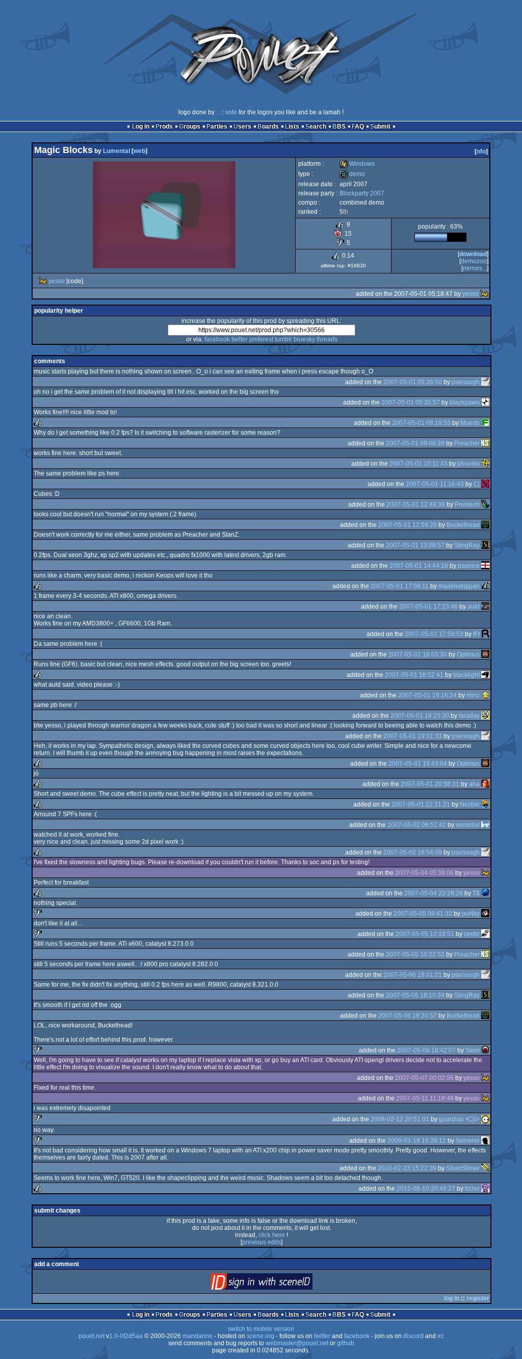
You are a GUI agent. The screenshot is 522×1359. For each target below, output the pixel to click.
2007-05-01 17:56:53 (434, 634)
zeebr (472, 934)
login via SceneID (278, 1284)
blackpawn (465, 402)
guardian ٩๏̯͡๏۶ (459, 1119)
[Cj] (485, 484)
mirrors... (475, 268)
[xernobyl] (485, 824)
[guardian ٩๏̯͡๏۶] (485, 1119)
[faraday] (485, 715)
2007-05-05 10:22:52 (415, 954)
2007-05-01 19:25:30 (419, 715)
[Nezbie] (485, 804)
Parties (216, 126)
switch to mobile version (261, 1328)
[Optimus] (485, 654)
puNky (471, 913)
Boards (268, 126)
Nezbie (470, 804)
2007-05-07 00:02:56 (424, 1077)
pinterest (261, 339)
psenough (466, 382)
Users (242, 126)
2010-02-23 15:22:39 (407, 1168)
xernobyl (468, 824)
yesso (56, 281)
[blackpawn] (485, 402)
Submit (380, 126)
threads (327, 339)
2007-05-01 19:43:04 (417, 763)
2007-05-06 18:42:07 (426, 1050)
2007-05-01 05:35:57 (410, 402)
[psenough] (485, 382)
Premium (467, 504)
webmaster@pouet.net (297, 1343)
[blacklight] (485, 674)
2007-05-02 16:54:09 (412, 852)
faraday (469, 715)
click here (271, 1235)
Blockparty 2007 (362, 193)
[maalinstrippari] (485, 586)
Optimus (468, 654)
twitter (239, 339)
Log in (140, 126)
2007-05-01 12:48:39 (415, 504)
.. (217, 112)
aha (474, 784)
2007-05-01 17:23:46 (428, 606)
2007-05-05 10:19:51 (425, 934)
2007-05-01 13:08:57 (415, 545)
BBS (339, 126)
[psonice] (485, 565)
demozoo (474, 261)
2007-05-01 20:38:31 (430, 784)
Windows (357, 163)
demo (352, 174)
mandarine (197, 1336)
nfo (481, 151)
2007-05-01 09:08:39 (415, 443)
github (345, 1343)
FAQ (358, 126)
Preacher (467, 443)
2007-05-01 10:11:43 (418, 463)
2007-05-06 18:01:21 (412, 974)
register (477, 1298)
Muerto (470, 422)
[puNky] (485, 913)
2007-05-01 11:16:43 (435, 484)
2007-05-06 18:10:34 (415, 995)
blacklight (466, 674)
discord (413, 1336)
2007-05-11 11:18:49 (425, 1098)
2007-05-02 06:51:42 (416, 824)
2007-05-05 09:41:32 (423, 913)
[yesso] (43, 281)
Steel (472, 1050)
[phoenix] (485, 463)
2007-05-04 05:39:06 (424, 872)
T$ (476, 893)
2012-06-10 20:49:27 (426, 1188)
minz (473, 695)
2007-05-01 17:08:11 (400, 586)
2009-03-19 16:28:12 (416, 1140)
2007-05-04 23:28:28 (433, 893)
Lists (292, 126)
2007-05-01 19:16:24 (427, 695)
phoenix (468, 463)
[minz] (485, 695)
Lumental (116, 151)
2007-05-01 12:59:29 (407, 524)
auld (473, 606)
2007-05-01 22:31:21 (421, 804)
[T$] (485, 893)
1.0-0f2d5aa (126, 1336)
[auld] (485, 606)
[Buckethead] (485, 524)
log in (451, 1298)
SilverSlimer (463, 1168)
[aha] (485, 784)
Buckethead (463, 524)
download (473, 254)
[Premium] (485, 504)
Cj (477, 484)
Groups (189, 126)
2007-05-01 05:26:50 (412, 382)
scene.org (260, 1336)
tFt (476, 634)
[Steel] (485, 1050)
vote (231, 112)
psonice (469, 565)
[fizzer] (485, 1188)
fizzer (472, 1188)
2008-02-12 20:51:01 (400, 1119)
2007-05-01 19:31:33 (412, 736)
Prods (164, 126)
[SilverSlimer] (485, 1168)
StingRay (467, 545)
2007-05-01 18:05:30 (417, 654)
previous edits (261, 1242)
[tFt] (485, 634)
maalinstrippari (459, 586)
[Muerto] (485, 422)
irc (440, 1336)
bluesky (304, 339)
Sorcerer (468, 1140)
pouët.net (92, 1336)
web (139, 151)
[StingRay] (485, 545)
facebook (217, 339)
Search (315, 126)
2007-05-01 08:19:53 (421, 422)
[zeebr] (485, 934)
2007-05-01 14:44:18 (418, 565)
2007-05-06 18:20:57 (407, 1015)
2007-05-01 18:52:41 (414, 674)
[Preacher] (485, 443)
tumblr (283, 339)
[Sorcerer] (485, 1140)
